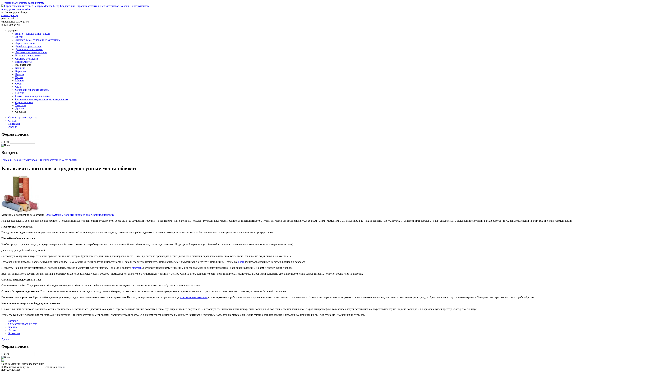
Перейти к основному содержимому (22, 2)
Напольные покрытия (28, 55)
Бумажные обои (61, 214)
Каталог (13, 320)
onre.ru (61, 367)
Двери (19, 36)
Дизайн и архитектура (28, 46)
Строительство (24, 102)
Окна (18, 86)
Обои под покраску (102, 214)
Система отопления (26, 58)
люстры (136, 267)
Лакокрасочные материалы (31, 52)
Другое (19, 108)
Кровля (19, 74)
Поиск (5, 141)
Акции (12, 330)
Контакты (14, 123)
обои (241, 261)
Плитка (19, 92)
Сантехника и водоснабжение (33, 96)
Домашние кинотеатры (29, 49)
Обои (18, 83)
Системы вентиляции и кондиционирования (41, 99)
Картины (20, 71)
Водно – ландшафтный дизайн (33, 33)
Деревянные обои (25, 43)
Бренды (12, 327)
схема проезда (9, 15)
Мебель (19, 80)
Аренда (12, 126)
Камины (20, 67)
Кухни (19, 77)
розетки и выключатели (193, 297)
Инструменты (23, 61)
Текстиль (20, 105)
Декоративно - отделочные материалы (37, 39)
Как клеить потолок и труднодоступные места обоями (45, 159)
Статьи (12, 120)
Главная (6, 159)
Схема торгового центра (22, 117)
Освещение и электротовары (32, 89)
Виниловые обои (81, 214)
